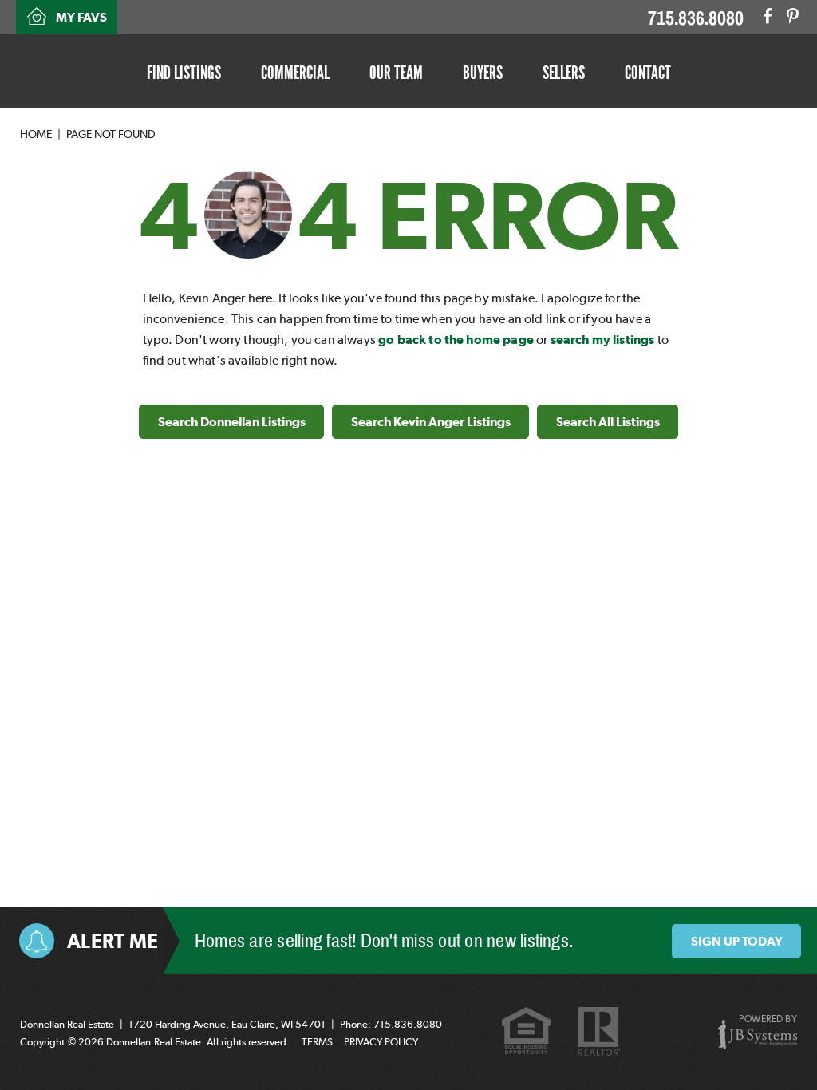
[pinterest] (793, 16)
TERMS (317, 1042)
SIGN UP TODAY (737, 941)
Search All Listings (608, 421)
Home (36, 134)
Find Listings (184, 72)
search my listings (603, 339)
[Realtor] (599, 1032)
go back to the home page (456, 339)
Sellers (564, 72)
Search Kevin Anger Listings (431, 421)
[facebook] (767, 16)
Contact (648, 72)
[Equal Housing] (526, 1033)
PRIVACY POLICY (381, 1042)
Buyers (483, 72)
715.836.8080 (696, 18)
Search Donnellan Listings (232, 421)
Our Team (396, 72)
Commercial (295, 72)
